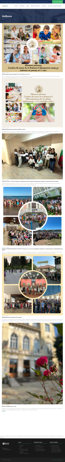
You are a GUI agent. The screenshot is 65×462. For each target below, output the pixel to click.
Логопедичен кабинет (40, 450)
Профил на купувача (24, 453)
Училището (22, 5)
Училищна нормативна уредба (54, 5)
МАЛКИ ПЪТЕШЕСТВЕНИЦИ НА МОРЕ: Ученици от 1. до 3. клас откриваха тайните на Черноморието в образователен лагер (32, 249)
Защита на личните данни (58, 459)
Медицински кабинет (40, 449)
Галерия (15, 1)
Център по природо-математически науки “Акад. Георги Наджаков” (56, 449)
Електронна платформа (22, 1)
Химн (21, 446)
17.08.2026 (3, 72)
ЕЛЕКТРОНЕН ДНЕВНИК (57, 1)
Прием (27, 5)
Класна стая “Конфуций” (56, 451)
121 (4, 411)
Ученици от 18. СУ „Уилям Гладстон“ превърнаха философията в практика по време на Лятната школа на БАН (30, 181)
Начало (16, 5)
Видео (7, 1)
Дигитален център (40, 446)
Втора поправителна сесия (9, 406)
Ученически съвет (24, 450)
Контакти (44, 5)
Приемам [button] (2, 437)
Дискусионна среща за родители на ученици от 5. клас (16, 74)
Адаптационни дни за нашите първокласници (13, 129)
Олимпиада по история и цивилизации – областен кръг (37, 1)
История (22, 445)
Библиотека (38, 445)
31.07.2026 (3, 247)
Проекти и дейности (35, 5)
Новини (3, 1)
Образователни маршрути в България (12, 317)
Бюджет (22, 451)
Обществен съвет (24, 449)
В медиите (11, 1)
